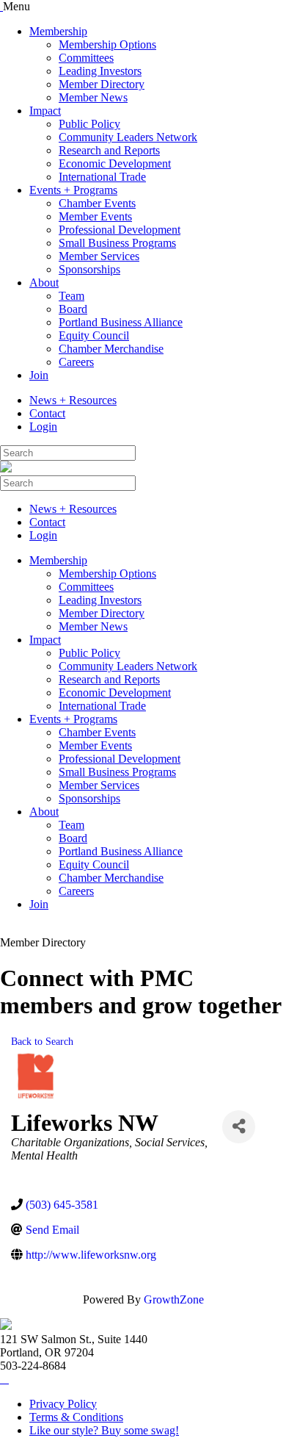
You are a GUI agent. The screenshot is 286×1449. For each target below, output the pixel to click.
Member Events (95, 216)
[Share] (238, 1126)
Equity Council (94, 335)
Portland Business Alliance (121, 322)
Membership (58, 31)
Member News (93, 97)
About (44, 282)
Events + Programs (73, 190)
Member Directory (101, 84)
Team (71, 296)
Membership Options (107, 44)
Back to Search (42, 1041)
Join (38, 375)
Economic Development (115, 163)
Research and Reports (109, 150)
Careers (76, 362)
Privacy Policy (63, 1404)
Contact (47, 413)
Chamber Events (97, 203)
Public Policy (89, 124)
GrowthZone (174, 1299)
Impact (45, 110)
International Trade (102, 176)
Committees (86, 57)
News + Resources (73, 400)
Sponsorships (89, 269)
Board (73, 309)
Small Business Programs (117, 243)
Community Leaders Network (128, 137)
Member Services (99, 256)
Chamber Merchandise (111, 348)
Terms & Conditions (76, 1417)
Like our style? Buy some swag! (104, 1430)
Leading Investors (100, 71)
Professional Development (119, 229)
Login (43, 426)
